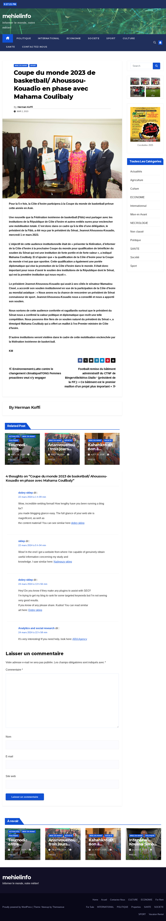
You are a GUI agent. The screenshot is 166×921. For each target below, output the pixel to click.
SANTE (10, 46)
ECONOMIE (74, 38)
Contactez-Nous (34, 46)
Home (95, 899)
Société (68, 440)
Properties (136, 907)
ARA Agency (79, 639)
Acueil (104, 899)
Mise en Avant (21, 65)
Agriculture (136, 180)
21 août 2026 (140, 850)
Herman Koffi (25, 107)
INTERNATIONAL (48, 38)
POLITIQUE (24, 38)
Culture (134, 188)
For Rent (159, 899)
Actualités (14, 436)
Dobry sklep (35, 610)
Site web (11, 776)
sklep (21, 541)
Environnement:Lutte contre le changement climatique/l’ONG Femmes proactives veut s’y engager (35, 373)
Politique (13, 440)
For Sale (90, 907)
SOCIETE (93, 38)
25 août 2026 (99, 850)
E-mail (9, 756)
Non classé (137, 231)
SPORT (111, 38)
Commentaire (14, 669)
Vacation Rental (156, 914)
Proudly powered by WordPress (17, 907)
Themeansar (58, 907)
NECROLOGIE (139, 223)
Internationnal (138, 205)
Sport (33, 65)
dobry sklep (25, 492)
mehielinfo (16, 16)
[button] (154, 42)
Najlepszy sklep (63, 561)
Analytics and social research (36, 628)
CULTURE (129, 38)
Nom (8, 736)
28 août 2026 (19, 850)
